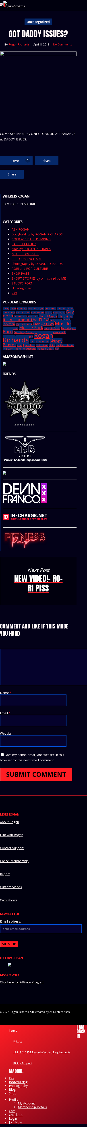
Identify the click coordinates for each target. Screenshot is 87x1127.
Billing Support (22, 1063)
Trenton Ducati (45, 348)
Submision (42, 345)
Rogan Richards (19, 44)
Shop (12, 1093)
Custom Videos (11, 887)
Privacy (17, 1041)
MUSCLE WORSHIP (25, 253)
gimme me (20, 316)
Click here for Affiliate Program (22, 982)
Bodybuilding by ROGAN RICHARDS (37, 234)
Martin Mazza (24, 324)
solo (19, 345)
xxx (57, 348)
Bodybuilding (18, 1082)
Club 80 (61, 308)
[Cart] (1, 4)
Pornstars (19, 332)
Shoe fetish (42, 341)
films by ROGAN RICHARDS (31, 249)
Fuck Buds (59, 312)
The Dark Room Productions (19, 348)
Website (6, 733)
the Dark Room (65, 345)
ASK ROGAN (20, 229)
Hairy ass (33, 316)
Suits (52, 345)
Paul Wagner (68, 328)
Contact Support (12, 848)
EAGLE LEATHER (24, 244)
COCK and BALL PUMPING (31, 239)
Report (5, 874)
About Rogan (9, 822)
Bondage (22, 308)
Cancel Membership (14, 861)
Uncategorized (38, 22)
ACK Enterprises (60, 1012)
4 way (6, 308)
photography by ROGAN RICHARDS (37, 263)
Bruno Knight (36, 308)
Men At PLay (43, 323)
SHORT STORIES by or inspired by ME (39, 278)
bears (13, 308)
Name (6, 693)
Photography (18, 1086)
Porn (8, 331)
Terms (13, 1030)
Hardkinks (65, 316)
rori (32, 341)
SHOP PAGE (20, 273)
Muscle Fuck (31, 327)
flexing (48, 312)
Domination (23, 312)
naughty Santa (52, 328)
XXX (14, 293)
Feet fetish (37, 312)
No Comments (62, 44)
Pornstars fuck (57, 332)
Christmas (50, 308)
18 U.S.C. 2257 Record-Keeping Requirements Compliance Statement (41, 1053)
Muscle (63, 323)
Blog (12, 1089)
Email (5, 713)
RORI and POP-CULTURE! (30, 268)
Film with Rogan (11, 835)
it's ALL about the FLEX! (26, 319)
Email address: (10, 921)
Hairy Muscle (48, 316)
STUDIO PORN (22, 283)
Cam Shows (8, 900)
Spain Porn (29, 345)
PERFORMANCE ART (27, 258)
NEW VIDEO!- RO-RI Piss (38, 581)
